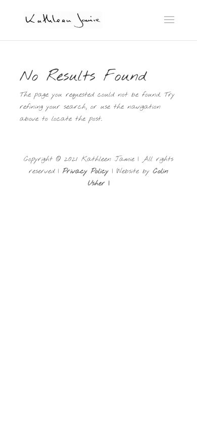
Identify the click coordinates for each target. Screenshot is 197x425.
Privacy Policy (86, 171)
